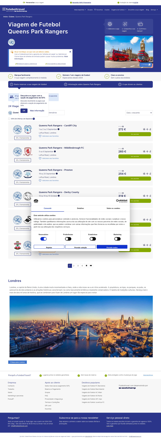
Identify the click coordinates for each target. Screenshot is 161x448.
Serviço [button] (153, 9)
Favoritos (48, 409)
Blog (147, 9)
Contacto (11, 386)
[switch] (68, 239)
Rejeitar (49, 247)
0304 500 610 (88, 436)
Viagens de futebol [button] (118, 9)
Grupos (90, 9)
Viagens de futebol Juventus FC (93, 402)
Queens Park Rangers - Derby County (59, 192)
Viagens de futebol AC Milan (92, 392)
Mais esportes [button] (79, 9)
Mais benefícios (148, 375)
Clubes (106, 9)
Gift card (48, 405)
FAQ (46, 395)
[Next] (86, 266)
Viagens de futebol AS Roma (92, 395)
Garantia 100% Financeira (81, 2)
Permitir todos (112, 247)
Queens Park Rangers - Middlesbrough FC (61, 148)
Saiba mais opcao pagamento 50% (57, 386)
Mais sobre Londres (18, 362)
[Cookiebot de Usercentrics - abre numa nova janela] (117, 201)
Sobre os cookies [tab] (113, 208)
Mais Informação (37, 110)
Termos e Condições (52, 402)
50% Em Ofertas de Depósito (22, 118)
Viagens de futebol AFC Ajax (92, 399)
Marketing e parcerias (15, 395)
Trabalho (11, 389)
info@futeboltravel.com (19, 426)
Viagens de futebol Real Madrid (93, 389)
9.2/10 (136, 2)
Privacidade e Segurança (54, 399)
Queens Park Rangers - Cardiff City (58, 125)
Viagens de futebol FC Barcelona (93, 386)
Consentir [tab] (47, 208)
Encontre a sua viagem (136, 9)
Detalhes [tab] (80, 208)
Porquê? (11, 399)
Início (5, 16)
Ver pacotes (135, 134)
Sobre (10, 392)
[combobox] (50, 112)
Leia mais (109, 426)
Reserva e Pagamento (52, 389)
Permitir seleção (80, 247)
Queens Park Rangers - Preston (56, 170)
